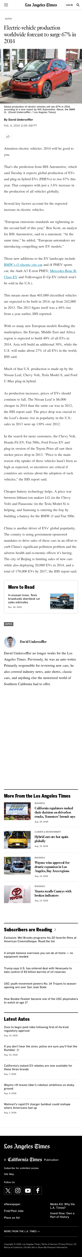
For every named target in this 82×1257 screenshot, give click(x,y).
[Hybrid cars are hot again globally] (17, 840)
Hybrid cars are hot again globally (51, 839)
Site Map (9, 1174)
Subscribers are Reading (28, 929)
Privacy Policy (65, 1244)
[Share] (8, 136)
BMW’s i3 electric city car (23, 264)
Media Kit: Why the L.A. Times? (62, 1206)
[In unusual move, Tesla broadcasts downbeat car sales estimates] (62, 601)
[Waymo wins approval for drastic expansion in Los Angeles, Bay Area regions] (17, 865)
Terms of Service (49, 1244)
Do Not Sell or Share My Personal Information (45, 1247)
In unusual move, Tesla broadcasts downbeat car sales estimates (24, 599)
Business (40, 803)
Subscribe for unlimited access (21, 1168)
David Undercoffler (33, 642)
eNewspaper (12, 1204)
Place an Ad (12, 1217)
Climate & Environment (48, 832)
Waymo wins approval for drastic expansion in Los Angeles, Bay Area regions (52, 867)
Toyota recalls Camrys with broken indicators (53, 893)
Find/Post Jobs (13, 1211)
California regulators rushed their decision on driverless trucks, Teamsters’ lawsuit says (55, 812)
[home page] (41, 5)
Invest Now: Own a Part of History (62, 1215)
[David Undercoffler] (10, 642)
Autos (8, 19)
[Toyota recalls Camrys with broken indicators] (17, 894)
